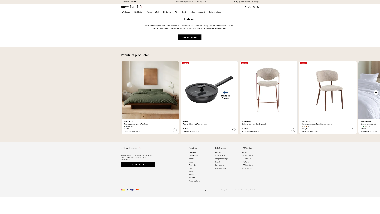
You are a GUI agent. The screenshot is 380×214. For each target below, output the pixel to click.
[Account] (249, 7)
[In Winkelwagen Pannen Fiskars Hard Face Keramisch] (234, 130)
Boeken (191, 175)
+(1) (309, 126)
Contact (218, 152)
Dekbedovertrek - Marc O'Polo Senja (136, 124)
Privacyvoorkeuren (221, 168)
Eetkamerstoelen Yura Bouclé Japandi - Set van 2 (317, 124)
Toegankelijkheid (251, 190)
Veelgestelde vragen (221, 159)
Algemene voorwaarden (210, 190)
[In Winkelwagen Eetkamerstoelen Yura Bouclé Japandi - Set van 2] (352, 130)
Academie (192, 178)
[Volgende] (376, 92)
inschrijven (139, 164)
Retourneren (219, 165)
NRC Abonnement (248, 156)
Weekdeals (192, 152)
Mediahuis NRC (247, 168)
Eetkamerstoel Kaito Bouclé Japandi (254, 124)
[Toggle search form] (245, 7)
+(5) (132, 126)
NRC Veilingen (246, 159)
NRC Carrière (246, 162)
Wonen (191, 159)
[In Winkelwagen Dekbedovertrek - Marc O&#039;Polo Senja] (175, 130)
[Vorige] (124, 92)
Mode (191, 162)
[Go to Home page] (131, 6)
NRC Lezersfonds (247, 165)
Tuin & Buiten (193, 156)
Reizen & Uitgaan (194, 181)
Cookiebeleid (238, 190)
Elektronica (192, 165)
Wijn (190, 168)
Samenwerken (220, 156)
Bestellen (218, 162)
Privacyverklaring (225, 190)
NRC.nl (244, 152)
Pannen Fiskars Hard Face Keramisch (195, 124)
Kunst (191, 171)
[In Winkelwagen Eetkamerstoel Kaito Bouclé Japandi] (293, 130)
